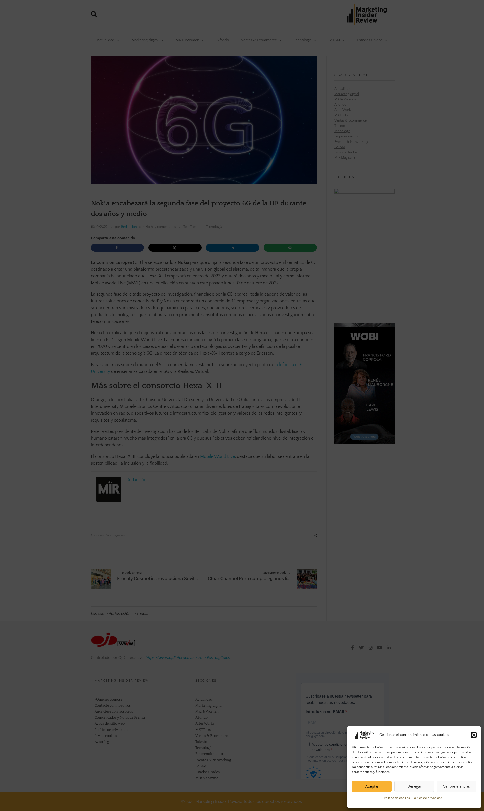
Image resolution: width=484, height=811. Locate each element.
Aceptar (371, 786)
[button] (473, 734)
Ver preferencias (456, 786)
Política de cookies (397, 798)
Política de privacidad (427, 798)
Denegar (414, 786)
